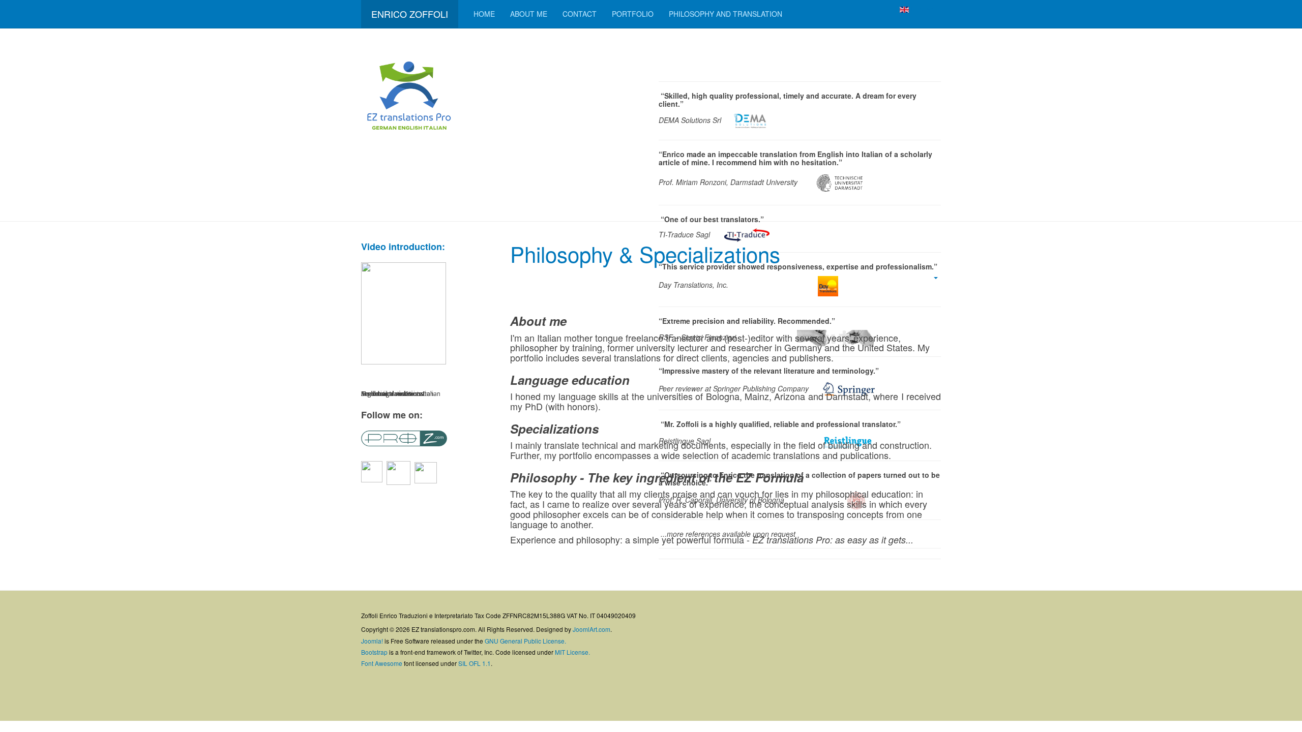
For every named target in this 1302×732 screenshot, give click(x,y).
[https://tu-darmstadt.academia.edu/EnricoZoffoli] (426, 472)
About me (528, 14)
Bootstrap (374, 652)
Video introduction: (403, 246)
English (921, 9)
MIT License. (572, 652)
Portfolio (633, 14)
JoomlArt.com (591, 629)
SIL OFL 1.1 (474, 663)
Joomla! (372, 640)
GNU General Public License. (525, 640)
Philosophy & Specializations (645, 253)
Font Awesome (381, 663)
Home (484, 14)
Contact (580, 14)
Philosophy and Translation (725, 14)
